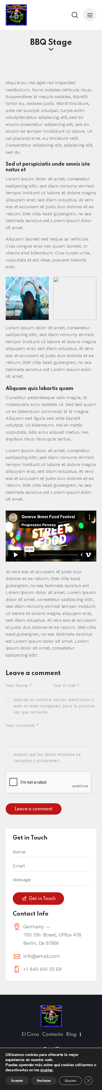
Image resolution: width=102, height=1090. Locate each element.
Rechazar (44, 1080)
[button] (89, 15)
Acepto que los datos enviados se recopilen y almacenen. (46, 757)
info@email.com (41, 956)
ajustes (46, 1070)
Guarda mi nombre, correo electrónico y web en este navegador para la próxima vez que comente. (54, 706)
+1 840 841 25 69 (42, 969)
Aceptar (17, 1080)
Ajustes (70, 1080)
